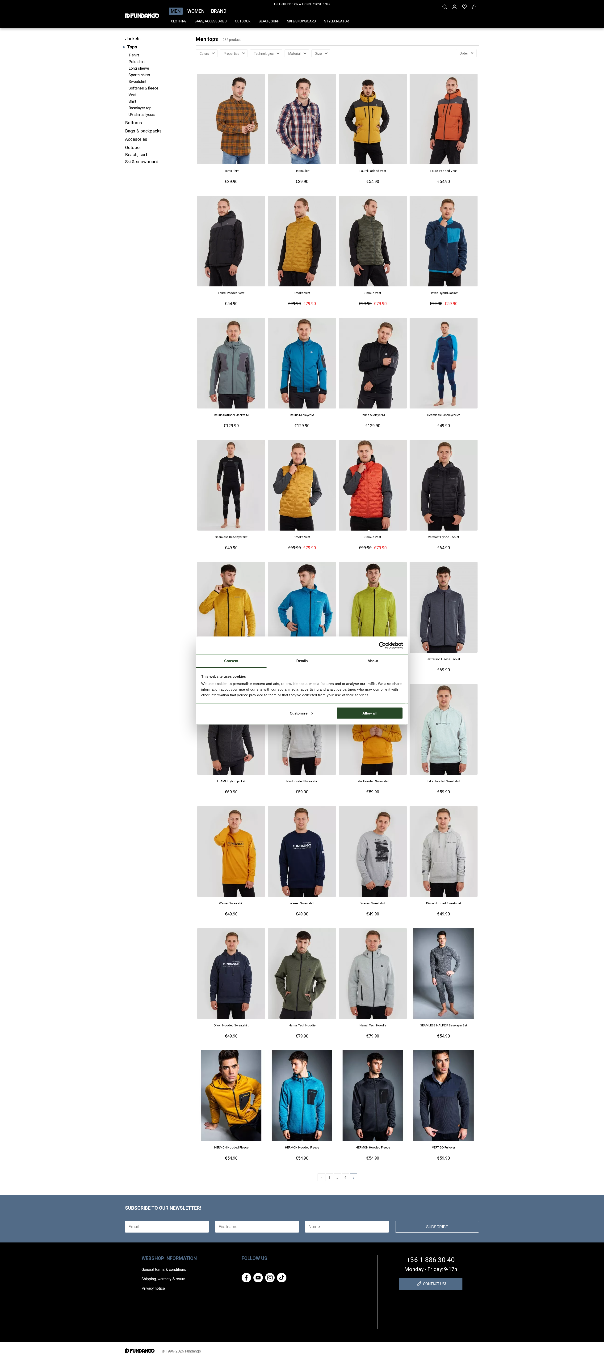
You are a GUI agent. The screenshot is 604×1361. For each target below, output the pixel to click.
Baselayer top (140, 108)
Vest (132, 95)
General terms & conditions (164, 1269)
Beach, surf (269, 21)
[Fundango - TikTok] (281, 1278)
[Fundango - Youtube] (258, 1278)
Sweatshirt (137, 81)
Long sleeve (139, 68)
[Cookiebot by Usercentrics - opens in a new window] (382, 645)
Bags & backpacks (143, 131)
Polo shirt (137, 62)
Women (196, 11)
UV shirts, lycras (142, 114)
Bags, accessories (211, 21)
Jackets (133, 38)
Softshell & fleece (143, 88)
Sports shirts (139, 75)
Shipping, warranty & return (163, 1279)
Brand (218, 11)
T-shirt (134, 55)
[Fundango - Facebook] (246, 1278)
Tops (132, 47)
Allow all (369, 713)
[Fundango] (142, 14)
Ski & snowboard (301, 21)
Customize (298, 713)
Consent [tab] (231, 661)
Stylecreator (336, 21)
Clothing (178, 21)
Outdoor (243, 21)
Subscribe (437, 1226)
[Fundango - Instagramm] (270, 1278)
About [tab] (373, 661)
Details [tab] (302, 661)
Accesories (136, 139)
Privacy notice (153, 1288)
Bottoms (133, 122)
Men (176, 11)
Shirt (132, 101)
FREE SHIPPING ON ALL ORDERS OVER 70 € (302, 4)
